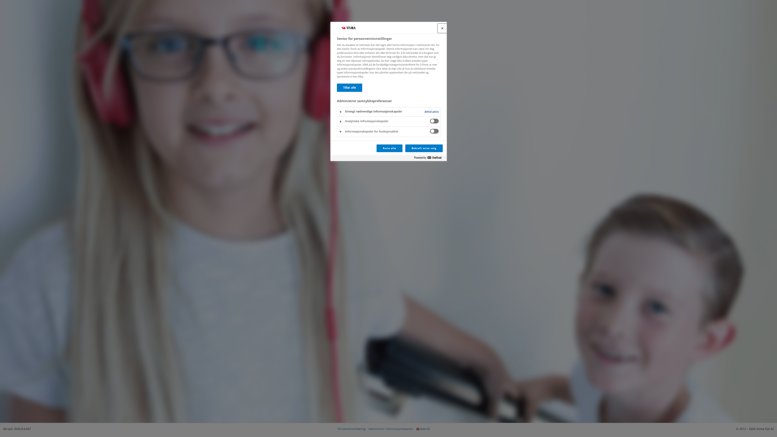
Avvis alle (389, 148)
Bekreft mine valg (424, 148)
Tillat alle (349, 87)
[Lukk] (442, 28)
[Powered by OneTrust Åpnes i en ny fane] (429, 158)
